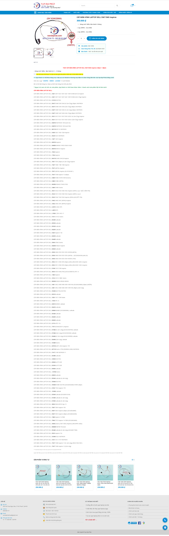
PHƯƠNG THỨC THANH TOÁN (91, 12)
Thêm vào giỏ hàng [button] (48, 467)
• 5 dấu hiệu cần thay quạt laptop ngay (96, 508)
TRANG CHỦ (67, 12)
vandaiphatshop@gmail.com (10, 515)
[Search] (117, 5)
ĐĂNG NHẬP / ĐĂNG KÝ (125, 12)
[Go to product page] (43, 472)
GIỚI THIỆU (76, 12)
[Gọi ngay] (165, 520)
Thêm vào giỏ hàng (97, 38)
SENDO (52, 81)
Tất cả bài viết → (91, 520)
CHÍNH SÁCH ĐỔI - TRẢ (109, 12)
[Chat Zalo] (165, 527)
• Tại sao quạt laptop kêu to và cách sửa (97, 516)
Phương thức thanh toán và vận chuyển (139, 505)
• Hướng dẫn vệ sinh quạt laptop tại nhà (97, 505)
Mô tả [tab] (36, 62)
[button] (34, 31)
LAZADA (57, 81)
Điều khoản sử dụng (134, 508)
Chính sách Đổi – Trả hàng (135, 517)
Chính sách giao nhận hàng (136, 514)
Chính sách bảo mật (134, 511)
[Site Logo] (51, 5)
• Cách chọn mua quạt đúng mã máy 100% (97, 512)
